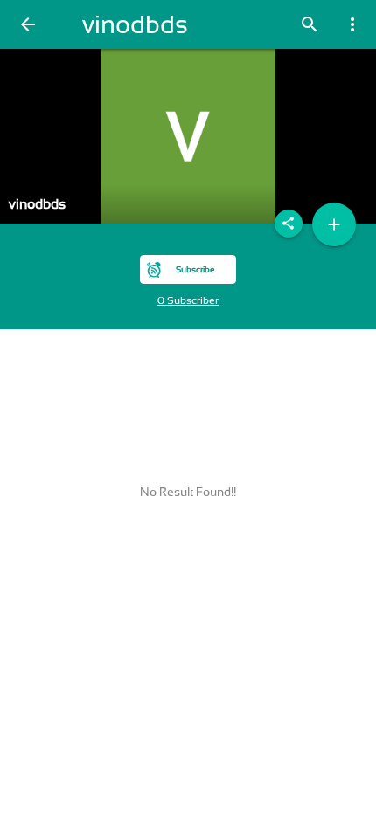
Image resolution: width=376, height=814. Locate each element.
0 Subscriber (188, 300)
